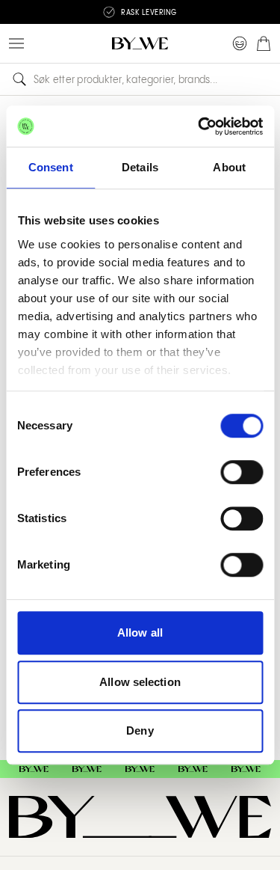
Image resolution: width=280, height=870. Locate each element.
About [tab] (229, 167)
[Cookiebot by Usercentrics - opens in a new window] (199, 126)
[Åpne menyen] (16, 43)
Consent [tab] (50, 167)
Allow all (140, 632)
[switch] (241, 472)
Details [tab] (140, 167)
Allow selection (140, 682)
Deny (139, 730)
